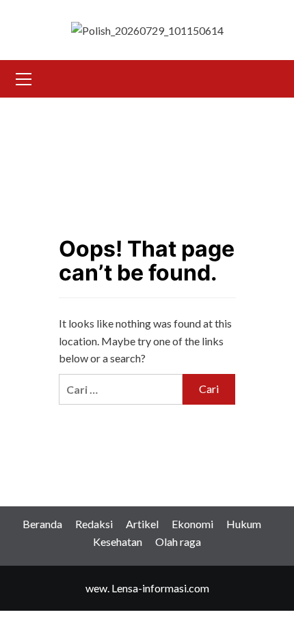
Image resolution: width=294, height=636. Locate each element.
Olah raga (178, 541)
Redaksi (94, 523)
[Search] (268, 77)
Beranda (42, 523)
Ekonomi (192, 523)
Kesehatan (117, 541)
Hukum (243, 523)
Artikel (142, 523)
